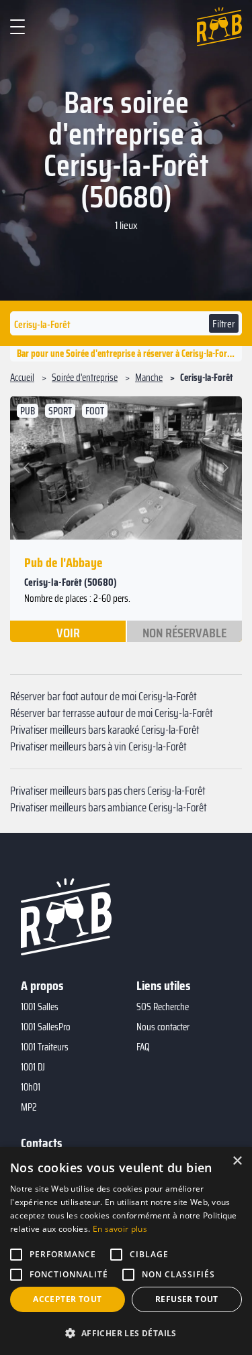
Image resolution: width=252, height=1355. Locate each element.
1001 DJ (33, 1067)
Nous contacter (163, 1027)
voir (68, 632)
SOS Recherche (162, 1007)
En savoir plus (120, 1228)
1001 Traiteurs (45, 1047)
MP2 (29, 1107)
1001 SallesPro (46, 1027)
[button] (28, 468)
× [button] (237, 1161)
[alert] (126, 1251)
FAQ (143, 1047)
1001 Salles (39, 1007)
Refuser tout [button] (186, 1299)
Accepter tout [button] (67, 1299)
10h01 (30, 1087)
